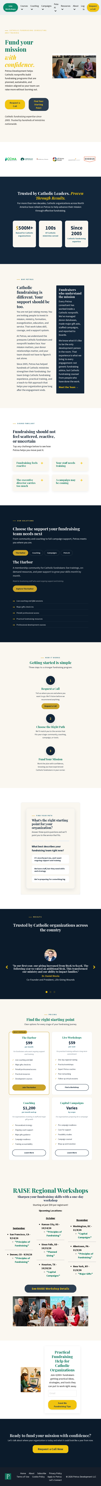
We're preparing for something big (49, 879)
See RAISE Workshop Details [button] (50, 1289)
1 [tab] (46, 992)
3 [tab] (54, 992)
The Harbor (20, 553)
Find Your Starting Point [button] (38, 104)
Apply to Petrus (55, 1476)
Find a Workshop (72, 1087)
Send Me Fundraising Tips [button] (62, 1405)
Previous (7, 967)
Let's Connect (55, 1480)
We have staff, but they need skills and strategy (49, 869)
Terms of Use (23, 1476)
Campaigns (52, 553)
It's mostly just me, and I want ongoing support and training (47, 859)
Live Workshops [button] (10, 7)
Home (23, 1473)
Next (94, 967)
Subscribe (41, 1473)
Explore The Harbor (25, 588)
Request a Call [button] (93, 7)
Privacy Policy (55, 1473)
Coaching (36, 553)
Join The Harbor (29, 1087)
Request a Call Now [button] (50, 1449)
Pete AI (67, 553)
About (31, 1473)
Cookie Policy (38, 1476)
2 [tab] (50, 992)
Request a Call (50, 706)
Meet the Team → (68, 387)
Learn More (29, 1153)
